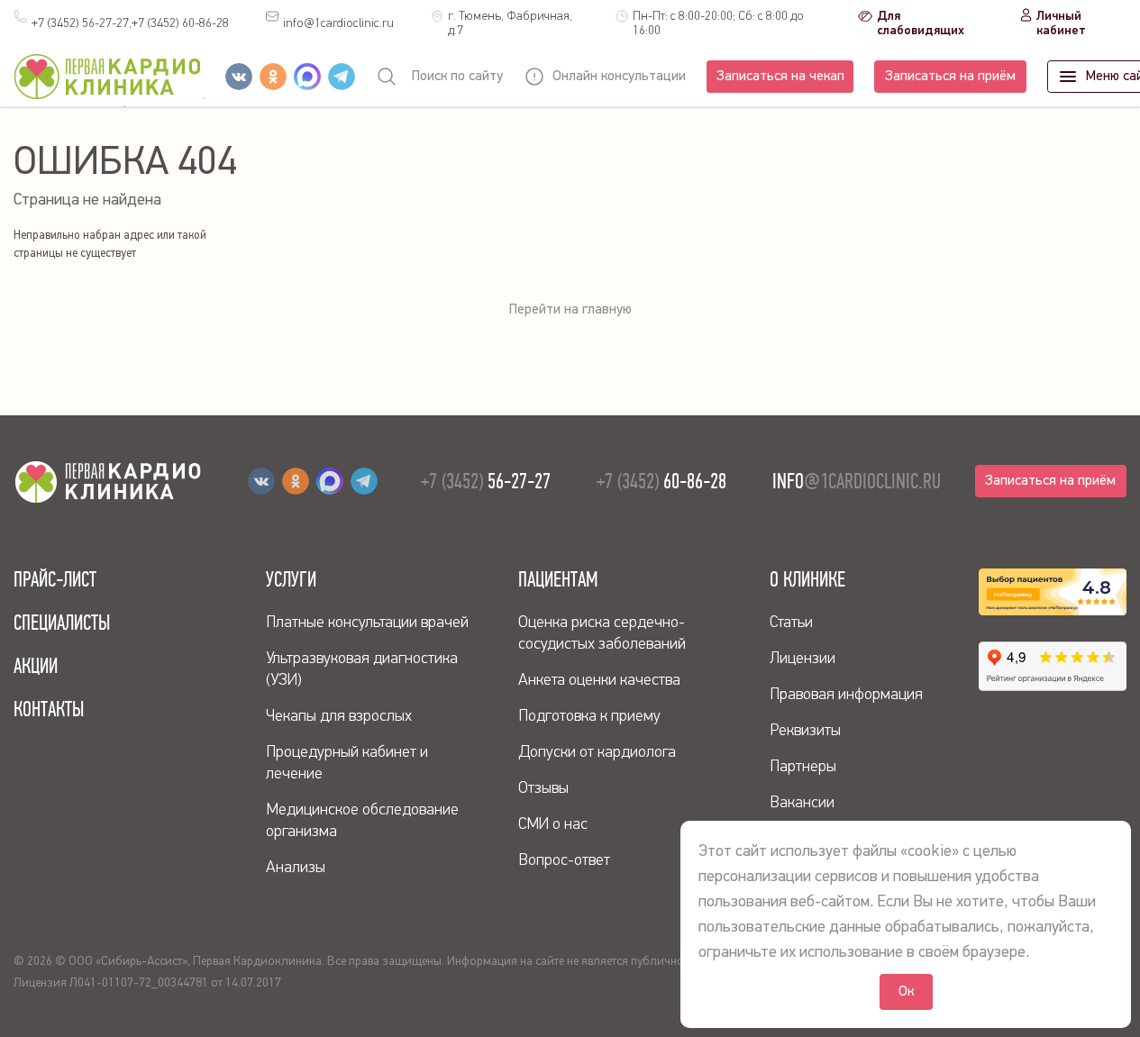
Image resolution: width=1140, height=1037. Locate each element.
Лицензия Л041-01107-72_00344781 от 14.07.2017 (147, 983)
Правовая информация (846, 695)
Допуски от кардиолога (597, 752)
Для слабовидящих (920, 23)
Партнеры (803, 767)
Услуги (291, 579)
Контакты (49, 709)
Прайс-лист (55, 579)
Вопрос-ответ (564, 860)
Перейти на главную (570, 310)
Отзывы (543, 788)
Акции (36, 666)
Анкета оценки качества (599, 680)
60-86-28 (180, 23)
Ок (906, 992)
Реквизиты (805, 731)
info (338, 23)
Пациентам (558, 579)
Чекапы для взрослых (339, 716)
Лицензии (802, 658)
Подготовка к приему (589, 716)
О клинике (807, 579)
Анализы (295, 868)
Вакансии (802, 803)
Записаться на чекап (780, 76)
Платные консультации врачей (367, 622)
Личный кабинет (1061, 23)
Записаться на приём (950, 76)
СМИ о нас (553, 824)
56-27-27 (486, 481)
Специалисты (62, 622)
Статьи (791, 622)
